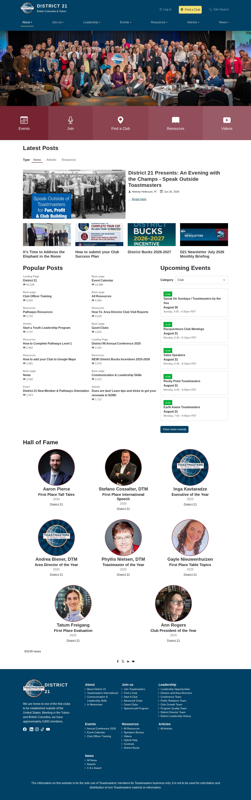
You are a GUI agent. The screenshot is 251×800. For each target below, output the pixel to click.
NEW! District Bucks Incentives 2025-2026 (121, 359)
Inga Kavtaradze (190, 488)
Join (70, 129)
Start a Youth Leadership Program (46, 327)
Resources (175, 129)
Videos (226, 129)
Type (26, 159)
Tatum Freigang (73, 625)
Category (166, 279)
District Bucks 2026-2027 (149, 252)
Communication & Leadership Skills (117, 375)
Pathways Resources (38, 312)
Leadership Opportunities (175, 689)
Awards (91, 764)
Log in (167, 9)
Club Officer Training (37, 296)
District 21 (52, 5)
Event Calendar (102, 280)
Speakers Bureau (134, 732)
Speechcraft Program (136, 708)
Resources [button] (158, 22)
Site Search (221, 9)
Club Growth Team (171, 704)
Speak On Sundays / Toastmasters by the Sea (192, 301)
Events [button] (124, 22)
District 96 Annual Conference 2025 (116, 343)
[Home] (29, 7)
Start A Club (130, 696)
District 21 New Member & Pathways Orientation (56, 390)
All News (92, 760)
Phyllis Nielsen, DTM (123, 559)
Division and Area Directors (176, 692)
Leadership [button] (90, 22)
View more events (174, 429)
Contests (129, 743)
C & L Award (94, 767)
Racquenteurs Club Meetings (184, 329)
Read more (139, 199)
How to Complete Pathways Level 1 (47, 343)
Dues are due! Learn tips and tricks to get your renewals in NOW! (124, 393)
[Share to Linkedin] (128, 661)
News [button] (223, 22)
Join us (127, 685)
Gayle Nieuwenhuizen (190, 559)
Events (24, 129)
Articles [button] (192, 22)
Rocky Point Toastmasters (182, 381)
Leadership (167, 685)
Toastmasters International (102, 692)
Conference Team (171, 696)
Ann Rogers (173, 625)
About (90, 685)
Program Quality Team (174, 708)
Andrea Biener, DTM (56, 559)
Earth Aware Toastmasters (182, 407)
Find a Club (192, 9)
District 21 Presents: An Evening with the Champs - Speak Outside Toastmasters (174, 179)
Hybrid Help (130, 740)
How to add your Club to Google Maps (49, 359)
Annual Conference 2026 (101, 728)
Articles (51, 159)
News (37, 159)
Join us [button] (56, 22)
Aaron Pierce (56, 488)
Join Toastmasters (134, 689)
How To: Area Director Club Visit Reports (120, 312)
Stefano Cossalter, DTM (123, 488)
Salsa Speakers (174, 355)
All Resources (101, 296)
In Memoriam (95, 704)
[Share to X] (123, 661)
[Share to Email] (133, 661)
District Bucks (131, 747)
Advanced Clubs (133, 700)
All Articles (166, 728)
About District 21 (96, 689)
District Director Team (173, 712)
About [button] (26, 22)
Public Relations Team (173, 700)
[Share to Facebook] (118, 661)
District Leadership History (176, 716)
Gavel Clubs (100, 327)
